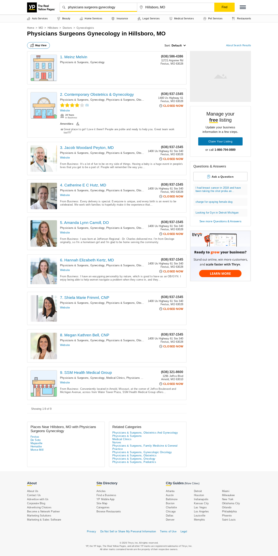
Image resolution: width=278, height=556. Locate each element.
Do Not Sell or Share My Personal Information (128, 531)
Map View (41, 45)
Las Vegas (200, 507)
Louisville (199, 515)
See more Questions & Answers (220, 221)
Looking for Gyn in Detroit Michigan (217, 212)
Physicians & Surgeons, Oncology (133, 458)
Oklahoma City (231, 503)
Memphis (199, 519)
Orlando (226, 507)
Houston (199, 495)
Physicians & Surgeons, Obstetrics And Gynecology (138, 99)
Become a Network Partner (43, 511)
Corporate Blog (36, 503)
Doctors (67, 27)
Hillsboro (53, 27)
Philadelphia (229, 511)
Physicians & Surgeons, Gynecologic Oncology (142, 452)
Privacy (91, 531)
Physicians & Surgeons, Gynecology (82, 62)
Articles (101, 491)
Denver (170, 519)
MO (41, 27)
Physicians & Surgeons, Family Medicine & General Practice (144, 447)
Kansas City (201, 503)
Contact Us (34, 495)
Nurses (116, 442)
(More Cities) (191, 483)
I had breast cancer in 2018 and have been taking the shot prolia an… (218, 189)
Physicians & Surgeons (127, 435)
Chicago (171, 511)
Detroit (198, 491)
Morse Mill (37, 449)
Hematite (36, 446)
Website (65, 110)
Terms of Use (168, 531)
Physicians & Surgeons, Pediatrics (134, 462)
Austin (170, 495)
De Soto (36, 439)
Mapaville (37, 443)
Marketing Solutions (39, 515)
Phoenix (227, 515)
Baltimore (171, 499)
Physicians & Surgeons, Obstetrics (134, 455)
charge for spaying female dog (214, 201)
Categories (102, 507)
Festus (35, 436)
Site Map (101, 503)
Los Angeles (201, 511)
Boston (170, 503)
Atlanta (170, 491)
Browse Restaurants (108, 511)
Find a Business (106, 495)
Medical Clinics (115, 377)
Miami (225, 491)
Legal (184, 531)
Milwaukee (228, 495)
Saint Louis (229, 519)
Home (30, 27)
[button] (243, 7)
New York (228, 499)
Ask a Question (223, 176)
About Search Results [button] (238, 45)
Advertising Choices (39, 507)
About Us (32, 491)
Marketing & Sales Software (44, 519)
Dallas (169, 515)
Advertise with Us (37, 499)
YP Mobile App (105, 499)
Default (177, 45)
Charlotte (171, 507)
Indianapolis (201, 499)
